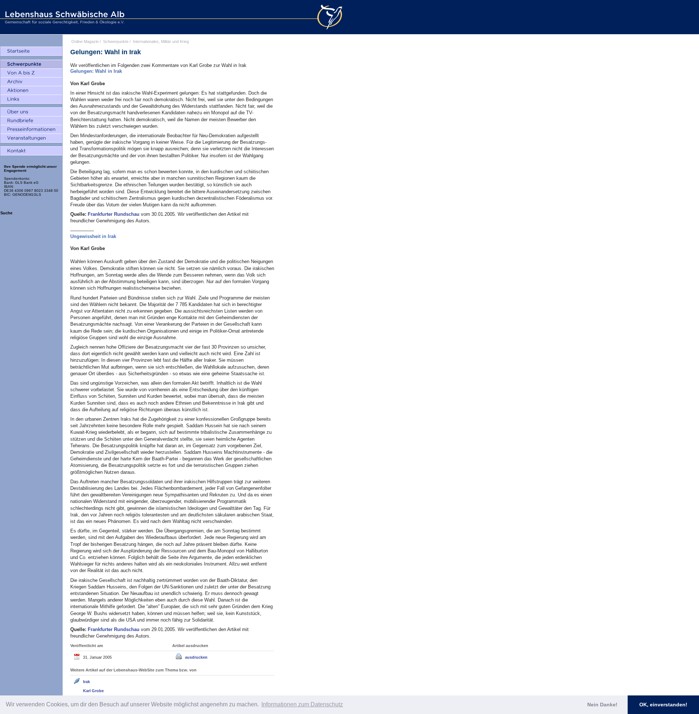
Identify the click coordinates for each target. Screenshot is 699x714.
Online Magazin (85, 41)
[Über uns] (31, 112)
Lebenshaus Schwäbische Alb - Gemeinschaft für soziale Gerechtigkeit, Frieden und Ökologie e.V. (63, 17)
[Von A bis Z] (31, 73)
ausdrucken (196, 657)
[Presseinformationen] (31, 129)
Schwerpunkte (116, 41)
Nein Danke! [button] (602, 704)
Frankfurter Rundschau (114, 214)
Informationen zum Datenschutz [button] (302, 704)
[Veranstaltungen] (31, 138)
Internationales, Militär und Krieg (161, 41)
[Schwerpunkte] (31, 64)
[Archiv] (31, 82)
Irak (86, 681)
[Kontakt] (31, 151)
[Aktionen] (31, 90)
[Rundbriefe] (31, 120)
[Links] (31, 99)
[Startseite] (31, 51)
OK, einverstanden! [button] (663, 704)
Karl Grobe (93, 691)
